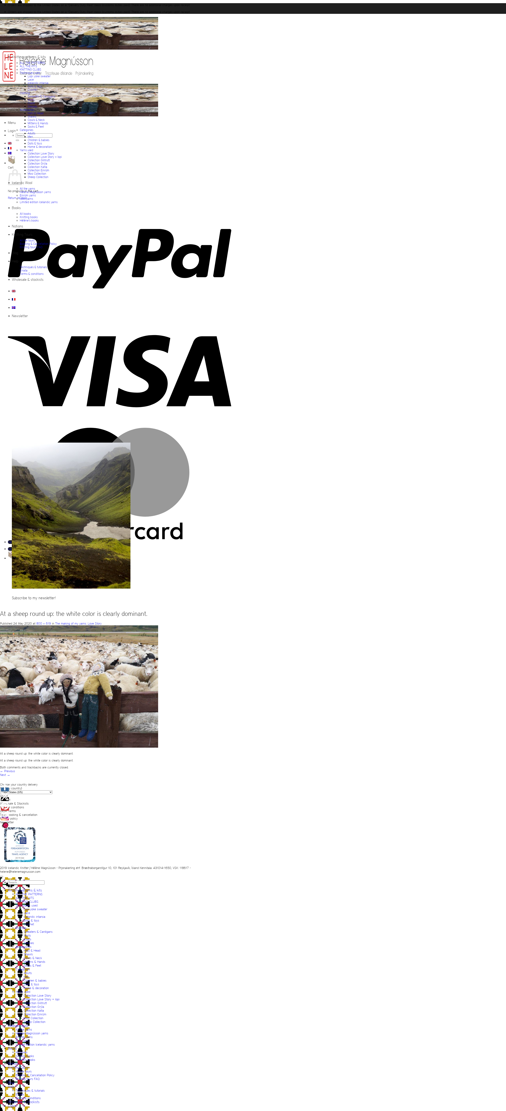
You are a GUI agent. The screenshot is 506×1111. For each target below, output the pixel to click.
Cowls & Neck (36, 120)
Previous (7, 771)
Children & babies (38, 140)
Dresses (32, 106)
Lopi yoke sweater (39, 76)
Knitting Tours (22, 235)
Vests (31, 99)
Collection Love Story (41, 153)
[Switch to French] (9, 148)
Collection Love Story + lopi (45, 156)
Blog (15, 253)
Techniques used (30, 72)
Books (16, 208)
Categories (26, 130)
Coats (31, 103)
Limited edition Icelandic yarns (39, 202)
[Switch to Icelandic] (9, 153)
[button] (12, 123)
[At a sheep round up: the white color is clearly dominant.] (79, 746)
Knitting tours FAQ (31, 247)
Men (30, 136)
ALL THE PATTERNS (32, 62)
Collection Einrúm (38, 170)
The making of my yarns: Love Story (78, 623)
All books (25, 213)
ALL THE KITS (28, 66)
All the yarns (27, 188)
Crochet (32, 89)
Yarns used (26, 150)
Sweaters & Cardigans (41, 96)
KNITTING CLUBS (30, 69)
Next (5, 775)
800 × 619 (43, 623)
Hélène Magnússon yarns (35, 192)
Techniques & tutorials (33, 267)
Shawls (32, 116)
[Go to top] (1, 876)
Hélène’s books (29, 220)
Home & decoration (40, 146)
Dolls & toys (35, 86)
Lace (31, 79)
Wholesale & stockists (27, 280)
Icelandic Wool (18, 1026)
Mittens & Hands (38, 123)
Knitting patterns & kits (29, 57)
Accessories (27, 109)
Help (15, 261)
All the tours (27, 240)
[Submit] (17, 140)
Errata (23, 270)
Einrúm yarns (28, 195)
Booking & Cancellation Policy (38, 243)
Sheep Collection (38, 177)
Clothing (25, 93)
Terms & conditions (31, 273)
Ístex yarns (26, 198)
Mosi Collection (37, 173)
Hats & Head (35, 113)
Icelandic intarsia (38, 83)
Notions (17, 226)
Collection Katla (37, 167)
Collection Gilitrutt (39, 160)
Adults (31, 133)
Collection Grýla (37, 163)
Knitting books (29, 217)
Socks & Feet (36, 126)
